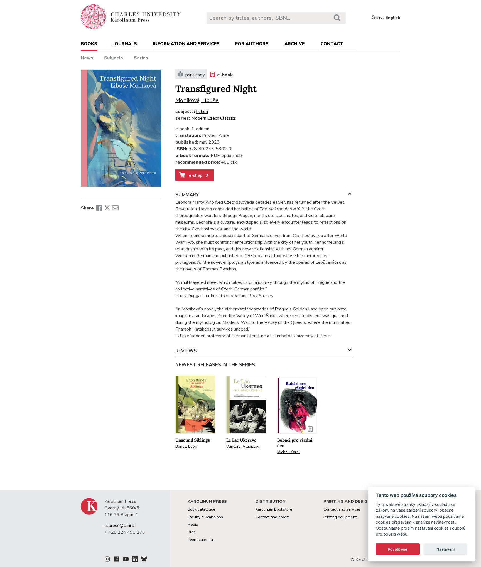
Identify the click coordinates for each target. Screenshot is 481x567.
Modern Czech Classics (213, 118)
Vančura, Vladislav (242, 446)
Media (193, 524)
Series (141, 58)
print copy (195, 75)
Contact (331, 44)
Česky (377, 17)
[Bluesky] (144, 560)
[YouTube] (126, 560)
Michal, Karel (288, 452)
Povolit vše (397, 549)
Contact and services (342, 509)
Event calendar (201, 539)
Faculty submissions (205, 517)
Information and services (186, 44)
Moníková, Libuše (197, 100)
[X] (107, 208)
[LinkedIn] (135, 560)
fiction (202, 112)
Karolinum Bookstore (274, 509)
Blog (192, 532)
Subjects (113, 58)
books (89, 44)
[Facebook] (99, 208)
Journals (125, 44)
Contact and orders (273, 517)
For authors (252, 44)
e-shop (195, 175)
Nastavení (445, 549)
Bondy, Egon (186, 446)
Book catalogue (201, 509)
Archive (294, 44)
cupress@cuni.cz (120, 525)
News (87, 58)
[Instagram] (107, 560)
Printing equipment (340, 517)
